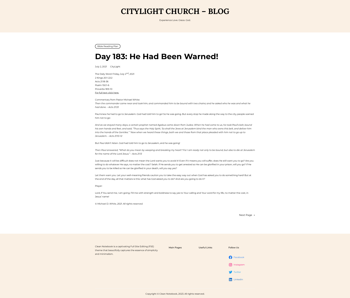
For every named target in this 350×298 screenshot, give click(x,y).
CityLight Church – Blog (175, 11)
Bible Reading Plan (107, 46)
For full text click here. (107, 92)
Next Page (247, 215)
